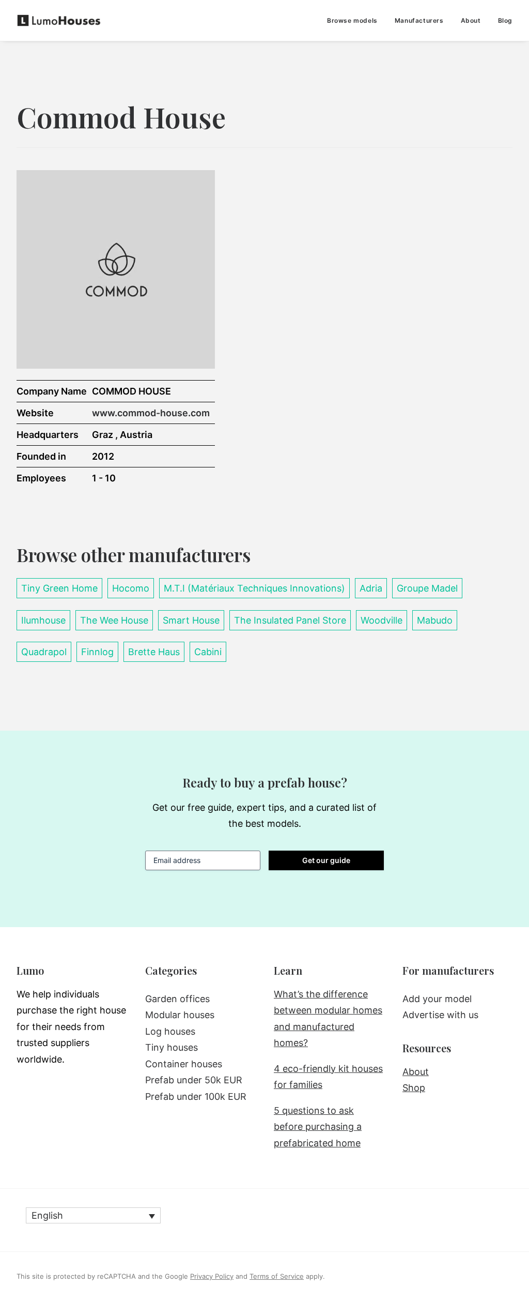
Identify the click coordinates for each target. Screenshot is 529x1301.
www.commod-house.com (151, 412)
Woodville (381, 620)
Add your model (437, 998)
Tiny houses (171, 1047)
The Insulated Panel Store (290, 620)
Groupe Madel (427, 588)
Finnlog (97, 651)
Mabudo (435, 620)
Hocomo (130, 588)
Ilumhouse (43, 620)
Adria (371, 588)
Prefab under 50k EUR (193, 1080)
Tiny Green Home (59, 588)
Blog (505, 20)
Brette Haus (154, 651)
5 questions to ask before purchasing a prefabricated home (318, 1126)
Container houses (183, 1063)
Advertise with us (440, 1014)
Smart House (191, 620)
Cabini (208, 651)
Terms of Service (277, 1276)
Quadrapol (44, 651)
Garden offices (177, 998)
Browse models (352, 20)
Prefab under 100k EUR (195, 1096)
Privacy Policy (212, 1276)
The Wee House (114, 620)
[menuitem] (356, 20)
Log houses (170, 1031)
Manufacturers (419, 20)
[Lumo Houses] (59, 20)
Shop (413, 1087)
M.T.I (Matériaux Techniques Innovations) (254, 588)
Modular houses (179, 1014)
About (471, 20)
